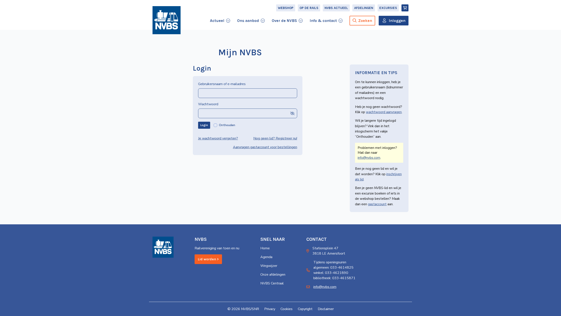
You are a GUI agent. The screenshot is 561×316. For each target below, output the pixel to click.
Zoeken (365, 20)
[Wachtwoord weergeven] (292, 113)
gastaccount (377, 204)
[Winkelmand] (404, 7)
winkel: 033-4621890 (330, 272)
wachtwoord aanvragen (384, 112)
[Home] (167, 20)
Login (204, 125)
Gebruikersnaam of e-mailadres (222, 84)
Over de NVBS (284, 20)
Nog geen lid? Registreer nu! (275, 138)
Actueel (217, 20)
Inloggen (397, 20)
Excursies (388, 8)
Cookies (286, 309)
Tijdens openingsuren (329, 262)
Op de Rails (309, 8)
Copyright (305, 309)
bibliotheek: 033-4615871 (334, 278)
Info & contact (323, 20)
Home (265, 248)
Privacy (269, 309)
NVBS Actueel (336, 8)
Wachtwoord (208, 104)
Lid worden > (208, 259)
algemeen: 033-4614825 (333, 267)
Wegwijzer (268, 265)
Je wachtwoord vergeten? (218, 138)
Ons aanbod (248, 20)
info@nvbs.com (369, 157)
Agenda (266, 257)
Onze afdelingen (272, 274)
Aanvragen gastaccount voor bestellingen (265, 147)
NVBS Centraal (272, 283)
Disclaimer (326, 309)
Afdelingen (363, 8)
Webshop (285, 8)
